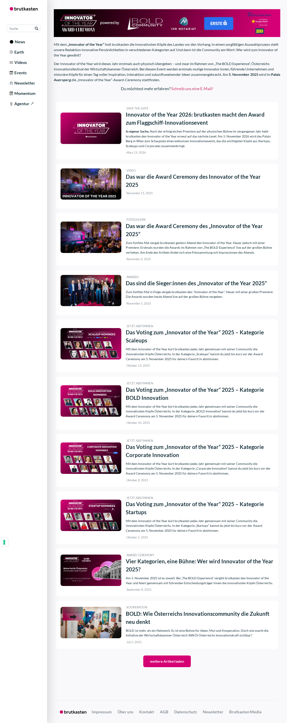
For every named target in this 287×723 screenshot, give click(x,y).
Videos (20, 62)
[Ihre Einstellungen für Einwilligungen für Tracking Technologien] (4, 542)
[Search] (36, 28)
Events (20, 72)
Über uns (125, 711)
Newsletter (24, 83)
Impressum (102, 711)
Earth (18, 52)
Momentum (24, 93)
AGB (164, 711)
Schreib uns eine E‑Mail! (192, 88)
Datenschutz (185, 711)
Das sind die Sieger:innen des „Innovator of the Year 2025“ (196, 283)
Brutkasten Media (245, 711)
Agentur (21, 103)
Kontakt (146, 711)
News (19, 41)
